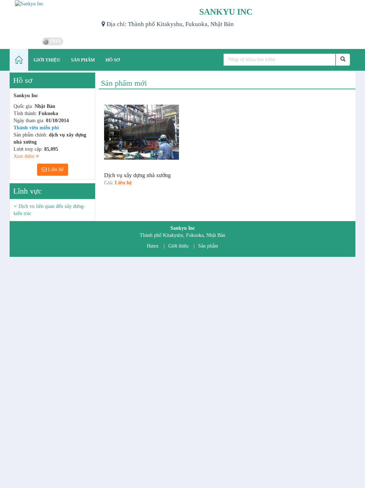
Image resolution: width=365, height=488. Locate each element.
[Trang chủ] (19, 60)
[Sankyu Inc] (53, 18)
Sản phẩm (208, 246)
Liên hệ (55, 169)
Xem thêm (25, 156)
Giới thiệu (178, 246)
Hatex (153, 246)
